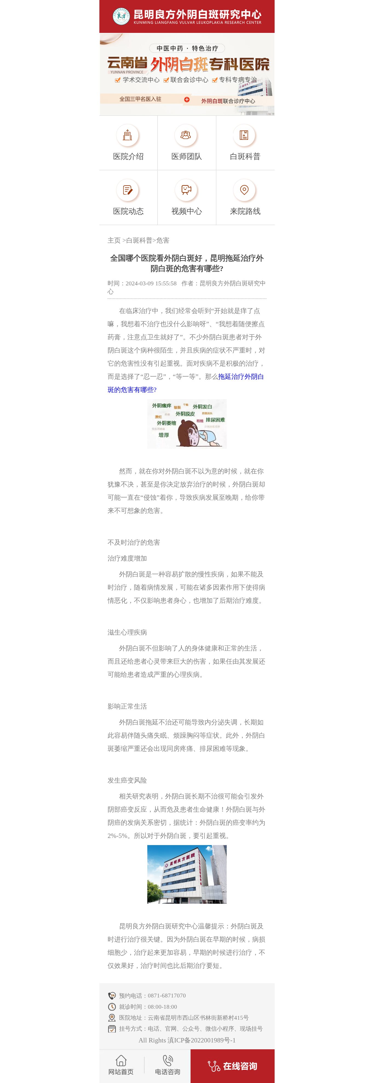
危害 (162, 240)
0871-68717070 (167, 995)
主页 (114, 240)
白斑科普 (139, 240)
